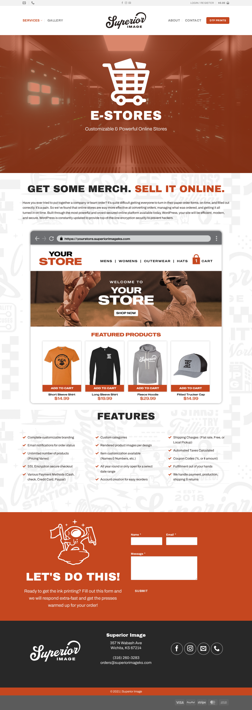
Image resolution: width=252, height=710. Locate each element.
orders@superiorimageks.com (126, 663)
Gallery (55, 20)
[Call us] (217, 649)
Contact (193, 20)
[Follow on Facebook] (122, 3)
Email (170, 534)
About (174, 20)
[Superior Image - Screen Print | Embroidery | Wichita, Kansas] (126, 20)
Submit (141, 591)
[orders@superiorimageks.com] (25, 3)
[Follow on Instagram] (126, 3)
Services (31, 20)
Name (135, 534)
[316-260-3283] (33, 3)
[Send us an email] (130, 3)
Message (137, 553)
